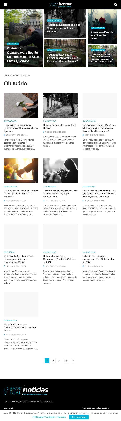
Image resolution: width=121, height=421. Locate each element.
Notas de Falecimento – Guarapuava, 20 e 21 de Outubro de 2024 (99, 259)
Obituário (13, 43)
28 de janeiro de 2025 (102, 67)
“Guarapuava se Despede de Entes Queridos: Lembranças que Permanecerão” (60, 193)
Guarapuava (54, 20)
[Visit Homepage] (60, 5)
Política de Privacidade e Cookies (49, 417)
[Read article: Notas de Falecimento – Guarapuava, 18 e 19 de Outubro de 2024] (21, 304)
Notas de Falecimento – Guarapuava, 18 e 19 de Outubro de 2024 (20, 327)
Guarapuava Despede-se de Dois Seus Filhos (102, 35)
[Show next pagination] (73, 360)
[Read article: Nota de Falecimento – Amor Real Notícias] (60, 105)
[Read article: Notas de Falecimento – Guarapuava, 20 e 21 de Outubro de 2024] (100, 236)
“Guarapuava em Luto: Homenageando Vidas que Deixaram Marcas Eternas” (62, 58)
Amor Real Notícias (18, 402)
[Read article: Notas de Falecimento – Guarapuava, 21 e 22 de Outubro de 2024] (60, 236)
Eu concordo (79, 417)
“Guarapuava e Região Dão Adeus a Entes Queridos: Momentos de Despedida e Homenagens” (99, 128)
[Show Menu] (5, 4)
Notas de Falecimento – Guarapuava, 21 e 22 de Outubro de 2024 (59, 259)
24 (66, 360)
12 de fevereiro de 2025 (19, 67)
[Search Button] (115, 4)
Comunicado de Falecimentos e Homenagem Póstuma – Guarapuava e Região (19, 259)
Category (15, 75)
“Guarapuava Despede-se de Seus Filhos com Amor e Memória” (64, 28)
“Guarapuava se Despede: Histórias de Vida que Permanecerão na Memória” (21, 193)
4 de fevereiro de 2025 (59, 67)
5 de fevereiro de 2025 (59, 37)
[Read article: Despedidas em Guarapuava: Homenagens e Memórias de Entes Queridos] (21, 105)
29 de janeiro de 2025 (102, 43)
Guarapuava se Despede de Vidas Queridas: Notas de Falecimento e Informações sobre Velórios (99, 193)
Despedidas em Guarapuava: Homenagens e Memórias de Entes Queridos (21, 128)
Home (6, 75)
